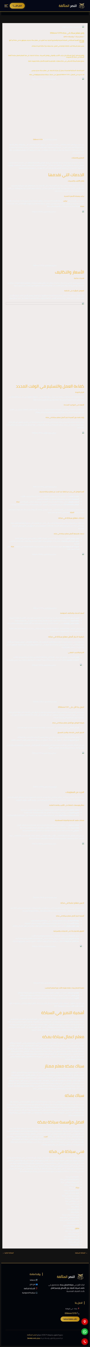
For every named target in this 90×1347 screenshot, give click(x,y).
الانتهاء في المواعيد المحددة (74, 404)
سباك (77, 1187)
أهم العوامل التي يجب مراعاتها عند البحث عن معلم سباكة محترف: (61, 491)
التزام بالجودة (79, 392)
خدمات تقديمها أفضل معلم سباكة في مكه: (69, 533)
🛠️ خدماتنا (34, 1280)
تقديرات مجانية (79, 278)
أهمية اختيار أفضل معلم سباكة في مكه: (70, 915)
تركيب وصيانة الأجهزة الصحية (74, 196)
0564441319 (37, 139)
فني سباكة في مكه (66, 1151)
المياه (72, 512)
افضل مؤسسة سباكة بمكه (60, 1122)
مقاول (77, 1228)
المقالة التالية (8, 1252)
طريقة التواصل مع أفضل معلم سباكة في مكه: (68, 722)
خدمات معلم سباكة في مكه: (71, 518)
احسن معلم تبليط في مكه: (72, 903)
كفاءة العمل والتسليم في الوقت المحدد (50, 386)
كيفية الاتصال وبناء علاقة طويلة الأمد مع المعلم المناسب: (64, 987)
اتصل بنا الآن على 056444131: (71, 707)
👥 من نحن (34, 1284)
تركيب (65, 200)
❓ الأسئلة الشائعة (31, 1288)
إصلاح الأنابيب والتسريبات (76, 180)
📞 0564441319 (72, 1313)
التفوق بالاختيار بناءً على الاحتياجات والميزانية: (68, 931)
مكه (17, 501)
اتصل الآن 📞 (17, 5)
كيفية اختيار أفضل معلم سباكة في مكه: (66, 637)
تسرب (46, 1136)
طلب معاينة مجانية (70, 1319)
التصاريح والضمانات (77, 157)
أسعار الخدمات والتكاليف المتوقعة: (72, 613)
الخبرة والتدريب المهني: (76, 652)
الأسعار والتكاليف (69, 272)
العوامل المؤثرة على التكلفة (74, 290)
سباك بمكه (74, 1095)
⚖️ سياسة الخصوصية (30, 1292)
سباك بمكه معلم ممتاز (64, 1066)
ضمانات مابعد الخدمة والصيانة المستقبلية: (69, 820)
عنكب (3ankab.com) (33, 1338)
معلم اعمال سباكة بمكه (63, 1036)
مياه (12, 546)
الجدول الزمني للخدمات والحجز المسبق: (70, 732)
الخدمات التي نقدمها (66, 175)
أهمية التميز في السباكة (62, 1012)
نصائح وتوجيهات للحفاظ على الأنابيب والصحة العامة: (66, 805)
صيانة (82, 206)
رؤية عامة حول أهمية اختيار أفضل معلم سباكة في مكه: (64, 417)
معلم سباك (79, 36)
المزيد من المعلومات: (74, 792)
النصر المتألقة (32, 1334)
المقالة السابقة (81, 1252)
